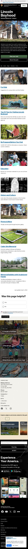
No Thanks (15, 545)
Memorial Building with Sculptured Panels (14, 275)
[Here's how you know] (14, 2)
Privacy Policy (4, 521)
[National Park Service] (1, 6)
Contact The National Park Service (9, 527)
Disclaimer (3, 534)
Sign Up (9, 545)
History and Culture (8, 195)
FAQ (3, 398)
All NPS (14, 450)
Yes (6, 302)
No (5, 306)
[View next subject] (7, 418)
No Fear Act (3, 532)
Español (4, 403)
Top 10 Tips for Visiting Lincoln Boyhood (12, 113)
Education (4, 169)
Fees (17, 66)
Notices (2, 525)
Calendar (13, 66)
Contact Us (4, 394)
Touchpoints (10, 313)
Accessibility (4, 519)
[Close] (25, 538)
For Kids (4, 87)
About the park (14, 60)
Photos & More (6, 222)
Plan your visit (14, 56)
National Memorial (10, 5)
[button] (26, 31)
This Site (14, 447)
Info (1, 66)
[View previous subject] (3, 418)
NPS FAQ (3, 530)
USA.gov (3, 538)
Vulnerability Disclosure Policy (8, 536)
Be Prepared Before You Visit (12, 142)
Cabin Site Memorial (8, 246)
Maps (8, 66)
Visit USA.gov (5, 546)
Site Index (4, 400)
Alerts (4, 66)
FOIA (2, 523)
